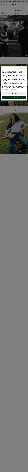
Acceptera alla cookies (14, 97)
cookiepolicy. (14, 89)
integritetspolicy (5, 89)
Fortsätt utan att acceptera (20, 68)
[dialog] (14, 83)
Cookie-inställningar (14, 93)
